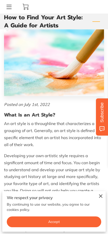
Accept (54, 221)
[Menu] (9, 7)
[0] (26, 7)
